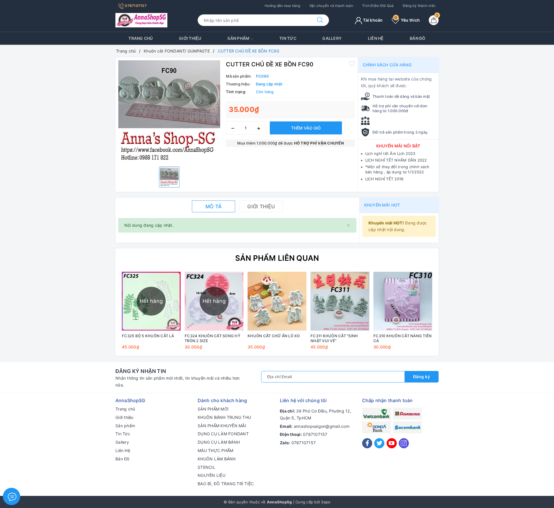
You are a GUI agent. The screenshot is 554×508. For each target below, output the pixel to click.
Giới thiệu (190, 38)
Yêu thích (407, 20)
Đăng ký (421, 376)
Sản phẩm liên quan (277, 258)
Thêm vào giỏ (306, 127)
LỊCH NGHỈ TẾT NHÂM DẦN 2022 (396, 160)
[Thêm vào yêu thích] (352, 63)
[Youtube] (392, 443)
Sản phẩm (238, 38)
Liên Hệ (376, 38)
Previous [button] (104, 314)
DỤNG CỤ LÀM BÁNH (219, 442)
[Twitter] (379, 443)
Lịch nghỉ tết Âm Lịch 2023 (390, 153)
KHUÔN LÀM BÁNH (217, 458)
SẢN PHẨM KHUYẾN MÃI (222, 425)
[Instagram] (404, 443)
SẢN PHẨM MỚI (213, 408)
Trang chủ (140, 38)
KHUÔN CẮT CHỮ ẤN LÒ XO (274, 335)
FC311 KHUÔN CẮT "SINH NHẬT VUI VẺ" (334, 338)
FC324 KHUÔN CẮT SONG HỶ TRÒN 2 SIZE (212, 338)
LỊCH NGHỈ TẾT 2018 (384, 179)
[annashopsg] (141, 19)
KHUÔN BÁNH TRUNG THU (224, 417)
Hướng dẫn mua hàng (282, 5)
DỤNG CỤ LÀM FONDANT (223, 433)
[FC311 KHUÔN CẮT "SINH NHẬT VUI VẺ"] (339, 301)
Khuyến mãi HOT (382, 205)
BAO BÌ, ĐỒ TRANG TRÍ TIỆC (226, 483)
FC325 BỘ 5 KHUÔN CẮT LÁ (148, 335)
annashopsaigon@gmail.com (321, 426)
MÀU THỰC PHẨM (215, 450)
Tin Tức (287, 38)
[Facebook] (367, 443)
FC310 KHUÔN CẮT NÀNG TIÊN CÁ (402, 338)
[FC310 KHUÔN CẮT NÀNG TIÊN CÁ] (402, 301)
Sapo (325, 502)
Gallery (332, 38)
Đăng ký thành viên (419, 5)
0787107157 (135, 5)
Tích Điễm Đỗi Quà (378, 5)
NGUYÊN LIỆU (211, 475)
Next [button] (450, 314)
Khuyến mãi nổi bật (398, 145)
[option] (169, 111)
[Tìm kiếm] (320, 20)
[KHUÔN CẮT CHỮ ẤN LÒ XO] (277, 301)
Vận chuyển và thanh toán (331, 5)
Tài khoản (372, 20)
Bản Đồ (418, 38)
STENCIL (206, 467)
